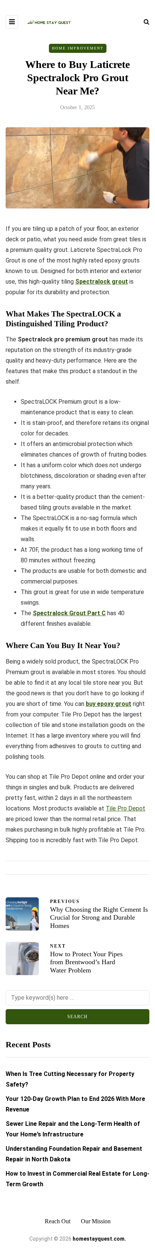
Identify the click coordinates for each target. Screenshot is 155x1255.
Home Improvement (77, 48)
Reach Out (57, 1221)
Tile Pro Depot (125, 808)
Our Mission (96, 1221)
